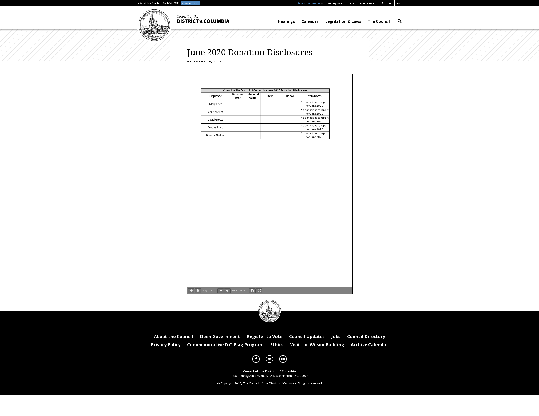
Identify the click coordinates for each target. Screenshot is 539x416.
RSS (352, 3)
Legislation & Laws (343, 21)
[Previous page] (191, 290)
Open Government (220, 336)
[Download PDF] (252, 290)
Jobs (335, 336)
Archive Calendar (369, 344)
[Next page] (198, 290)
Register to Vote (264, 336)
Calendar (310, 21)
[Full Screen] (259, 290)
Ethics (276, 344)
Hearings (286, 21)
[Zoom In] (227, 290)
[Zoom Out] (220, 290)
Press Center (367, 3)
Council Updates (307, 336)
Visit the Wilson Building (317, 344)
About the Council (173, 336)
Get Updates (336, 3)
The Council (379, 21)
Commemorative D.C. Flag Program (225, 344)
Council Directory (366, 336)
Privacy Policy (165, 344)
